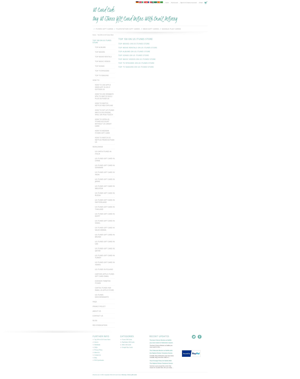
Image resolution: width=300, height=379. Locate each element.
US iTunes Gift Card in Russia (105, 194)
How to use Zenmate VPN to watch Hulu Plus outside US (104, 96)
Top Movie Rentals (103, 57)
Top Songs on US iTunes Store (133, 55)
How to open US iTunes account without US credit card (103, 122)
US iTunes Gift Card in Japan (105, 180)
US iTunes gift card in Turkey (105, 256)
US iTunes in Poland (104, 269)
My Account (174, 2)
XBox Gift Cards (151, 29)
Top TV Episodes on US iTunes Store (136, 63)
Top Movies (100, 52)
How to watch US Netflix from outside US (104, 139)
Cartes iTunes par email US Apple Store (104, 289)
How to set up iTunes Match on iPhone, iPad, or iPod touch (104, 112)
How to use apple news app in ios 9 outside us (103, 87)
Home (94, 35)
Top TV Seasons (102, 75)
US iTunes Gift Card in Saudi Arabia (105, 229)
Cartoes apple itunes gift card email (104, 275)
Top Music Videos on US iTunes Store (137, 59)
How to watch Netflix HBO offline (104, 104)
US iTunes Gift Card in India (105, 173)
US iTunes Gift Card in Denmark (105, 166)
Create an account (191, 2)
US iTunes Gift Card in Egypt (105, 215)
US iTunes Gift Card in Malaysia (105, 187)
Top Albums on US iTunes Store (134, 51)
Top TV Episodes (102, 71)
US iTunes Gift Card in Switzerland (105, 201)
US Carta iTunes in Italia (103, 152)
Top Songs (99, 66)
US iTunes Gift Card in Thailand (105, 208)
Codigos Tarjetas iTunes (103, 282)
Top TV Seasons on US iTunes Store (136, 67)
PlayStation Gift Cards (128, 29)
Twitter (194, 337)
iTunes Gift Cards (104, 29)
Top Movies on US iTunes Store (133, 44)
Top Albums (100, 47)
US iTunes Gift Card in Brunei (105, 235)
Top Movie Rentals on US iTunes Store (137, 47)
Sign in (182, 2)
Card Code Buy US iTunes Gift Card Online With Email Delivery (135, 14)
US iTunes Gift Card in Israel (105, 222)
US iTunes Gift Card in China (105, 159)
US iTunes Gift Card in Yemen (105, 263)
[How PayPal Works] (191, 356)
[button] (188, 345)
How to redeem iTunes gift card (102, 132)
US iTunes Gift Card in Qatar (105, 249)
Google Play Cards (171, 29)
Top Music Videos (102, 61)
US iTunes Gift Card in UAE (105, 242)
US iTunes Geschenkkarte (102, 296)
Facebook (200, 337)
